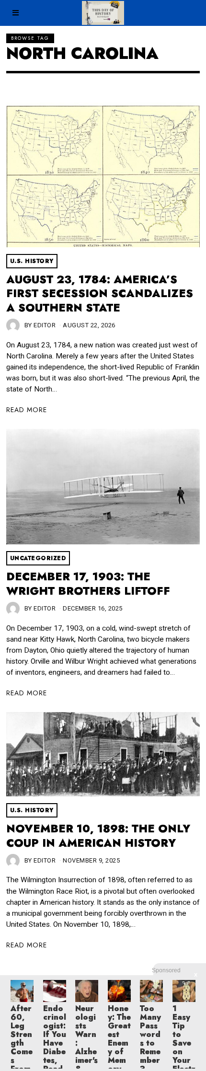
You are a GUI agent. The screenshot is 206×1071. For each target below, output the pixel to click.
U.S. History (32, 261)
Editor (45, 325)
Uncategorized (38, 558)
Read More (26, 410)
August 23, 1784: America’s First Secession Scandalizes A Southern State (99, 294)
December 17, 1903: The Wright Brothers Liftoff (88, 584)
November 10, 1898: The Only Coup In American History (98, 836)
